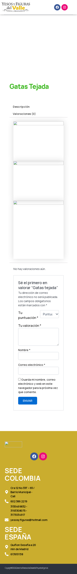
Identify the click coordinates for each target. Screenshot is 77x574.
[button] (42, 7)
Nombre (24, 350)
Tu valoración (29, 325)
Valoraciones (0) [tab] (24, 114)
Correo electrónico (31, 365)
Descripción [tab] (21, 107)
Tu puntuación (28, 315)
